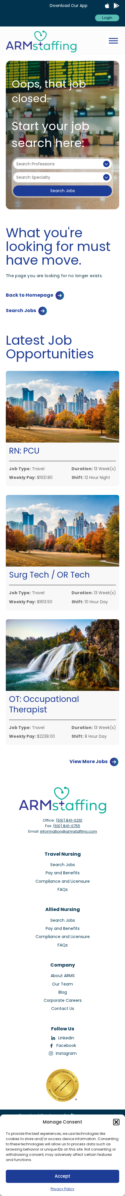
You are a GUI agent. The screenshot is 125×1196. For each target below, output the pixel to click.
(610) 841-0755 (66, 826)
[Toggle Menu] (113, 41)
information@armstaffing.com (68, 831)
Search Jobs (62, 191)
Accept (62, 1176)
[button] (116, 1122)
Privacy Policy (62, 1188)
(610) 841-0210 (69, 820)
